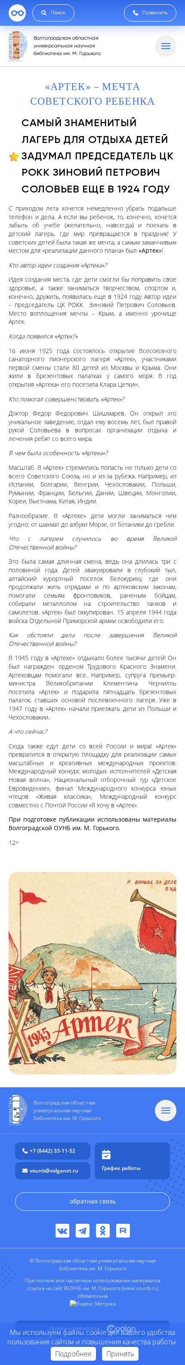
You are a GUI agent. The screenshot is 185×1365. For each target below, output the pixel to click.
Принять (120, 1354)
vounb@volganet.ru (54, 1170)
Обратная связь (93, 1201)
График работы (121, 1168)
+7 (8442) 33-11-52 (52, 1150)
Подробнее (73, 1354)
